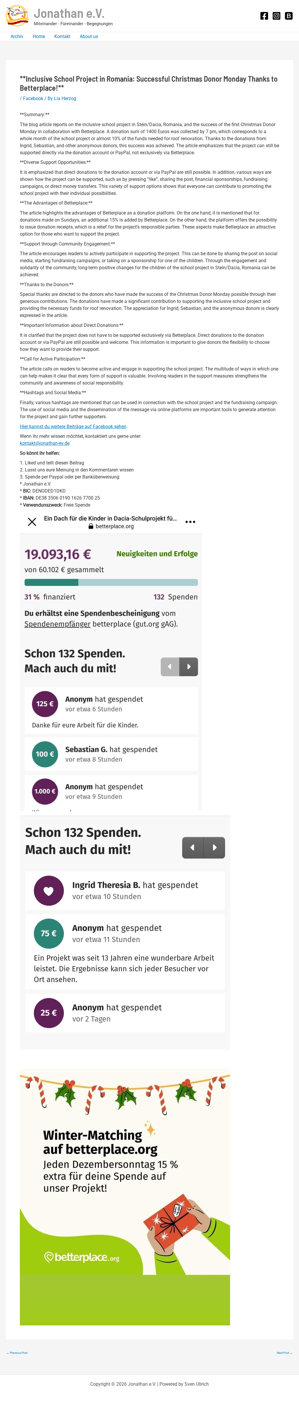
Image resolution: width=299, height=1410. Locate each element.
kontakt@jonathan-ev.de (44, 443)
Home (39, 36)
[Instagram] (276, 15)
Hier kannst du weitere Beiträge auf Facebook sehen (73, 426)
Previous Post (16, 1352)
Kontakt (62, 36)
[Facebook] (264, 15)
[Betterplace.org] (288, 15)
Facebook (33, 98)
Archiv (17, 36)
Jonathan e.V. (69, 12)
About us (89, 36)
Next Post (285, 1352)
